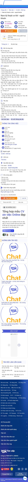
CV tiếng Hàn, (4, 385)
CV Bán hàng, (4, 398)
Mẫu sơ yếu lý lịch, (6, 390)
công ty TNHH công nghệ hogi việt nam (17, 36)
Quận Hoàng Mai (13, 167)
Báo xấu (21, 202)
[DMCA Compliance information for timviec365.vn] (11, 469)
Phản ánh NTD (7, 202)
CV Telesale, (12, 413)
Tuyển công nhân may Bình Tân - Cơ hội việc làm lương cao (12, 260)
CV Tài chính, (21, 413)
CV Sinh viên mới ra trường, (8, 403)
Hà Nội (10, 165)
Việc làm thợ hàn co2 (19, 371)
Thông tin (4, 44)
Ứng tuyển (10, 31)
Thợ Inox (3, 159)
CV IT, (11, 395)
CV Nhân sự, (18, 395)
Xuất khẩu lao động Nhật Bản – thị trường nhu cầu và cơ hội (13, 303)
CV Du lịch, (19, 410)
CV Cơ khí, (3, 400)
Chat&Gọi (24, 31)
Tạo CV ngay (7, 230)
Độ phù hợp (14, 44)
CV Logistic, (4, 416)
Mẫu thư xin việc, (16, 387)
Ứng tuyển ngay (5, 192)
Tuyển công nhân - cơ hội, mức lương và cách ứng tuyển (12, 282)
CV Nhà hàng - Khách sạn (15, 416)
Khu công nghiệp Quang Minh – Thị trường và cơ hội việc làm (13, 324)
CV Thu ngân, (4, 413)
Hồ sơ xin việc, (5, 382)
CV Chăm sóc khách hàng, (8, 408)
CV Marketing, (13, 398)
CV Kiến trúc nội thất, (7, 405)
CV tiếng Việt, (22, 382)
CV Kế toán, (15, 393)
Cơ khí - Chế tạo (5, 153)
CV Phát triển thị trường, (7, 410)
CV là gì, (14, 390)
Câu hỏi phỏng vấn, (6, 393)
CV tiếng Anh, (13, 382)
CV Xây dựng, (22, 398)
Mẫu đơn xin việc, (5, 387)
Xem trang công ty (13, 39)
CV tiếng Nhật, (13, 385)
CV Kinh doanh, (5, 395)
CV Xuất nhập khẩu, (12, 400)
